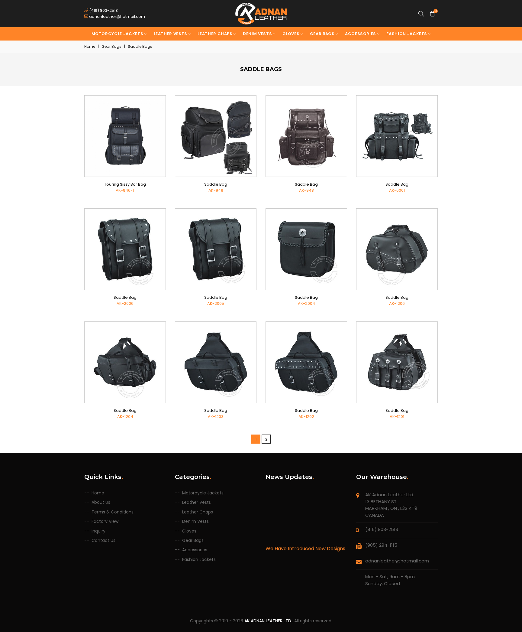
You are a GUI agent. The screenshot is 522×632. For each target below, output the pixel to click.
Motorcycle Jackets (118, 34)
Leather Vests (171, 34)
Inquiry (98, 531)
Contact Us (103, 540)
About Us (101, 502)
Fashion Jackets (407, 34)
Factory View (105, 521)
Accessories (361, 34)
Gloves (291, 34)
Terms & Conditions (113, 512)
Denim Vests (258, 34)
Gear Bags (323, 34)
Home (89, 46)
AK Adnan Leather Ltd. (268, 621)
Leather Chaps (216, 34)
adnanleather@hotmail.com (116, 16)
